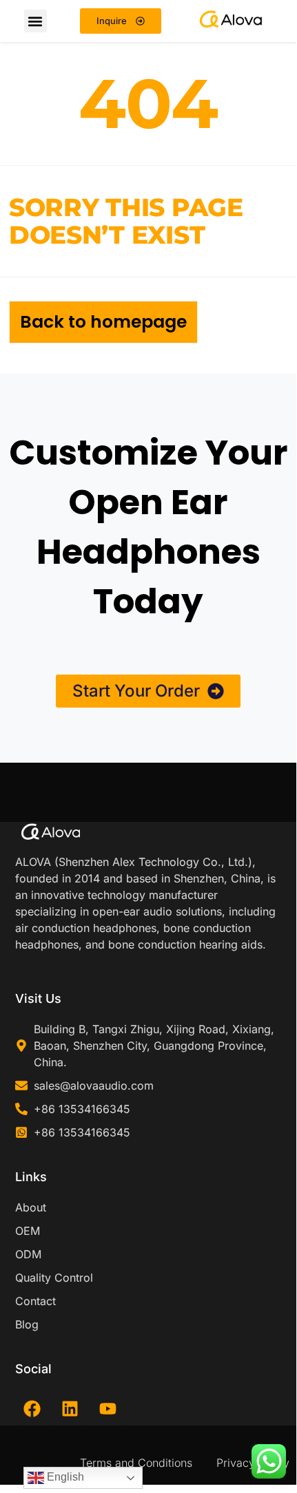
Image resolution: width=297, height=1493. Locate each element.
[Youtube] (108, 1408)
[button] (35, 21)
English (64, 1477)
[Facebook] (32, 1408)
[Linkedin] (70, 1408)
